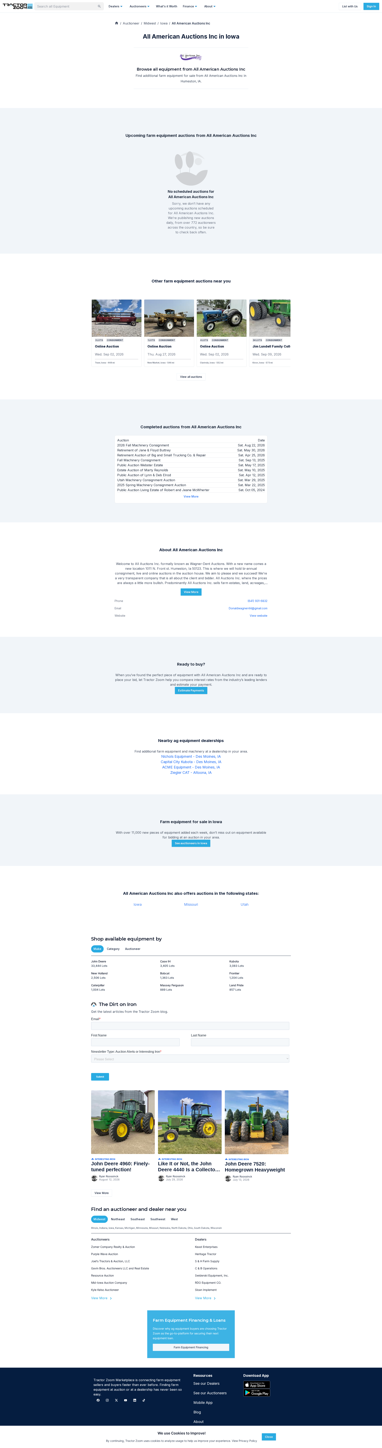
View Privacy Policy (244, 1440)
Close (269, 1436)
